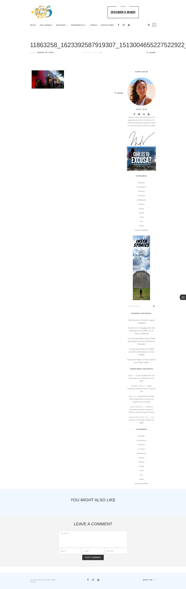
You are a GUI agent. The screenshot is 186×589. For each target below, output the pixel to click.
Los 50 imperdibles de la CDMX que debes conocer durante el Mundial (141, 341)
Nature (141, 213)
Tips (141, 221)
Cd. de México (141, 187)
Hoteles (141, 204)
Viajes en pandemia (141, 230)
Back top (148, 580)
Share (152, 52)
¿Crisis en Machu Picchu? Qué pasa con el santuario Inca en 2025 (142, 378)
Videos (93, 25)
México (141, 209)
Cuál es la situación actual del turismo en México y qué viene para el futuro (141, 409)
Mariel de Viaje (45, 52)
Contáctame (107, 25)
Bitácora (141, 183)
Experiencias (78, 25)
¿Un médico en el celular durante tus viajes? (141, 420)
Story (141, 217)
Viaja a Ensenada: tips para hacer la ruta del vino (141, 388)
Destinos (61, 25)
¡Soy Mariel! (46, 25)
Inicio (33, 25)
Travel (141, 226)
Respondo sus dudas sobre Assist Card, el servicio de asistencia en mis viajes (141, 399)
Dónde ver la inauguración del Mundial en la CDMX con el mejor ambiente (141, 331)
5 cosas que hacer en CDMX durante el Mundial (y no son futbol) (141, 352)
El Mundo (141, 196)
